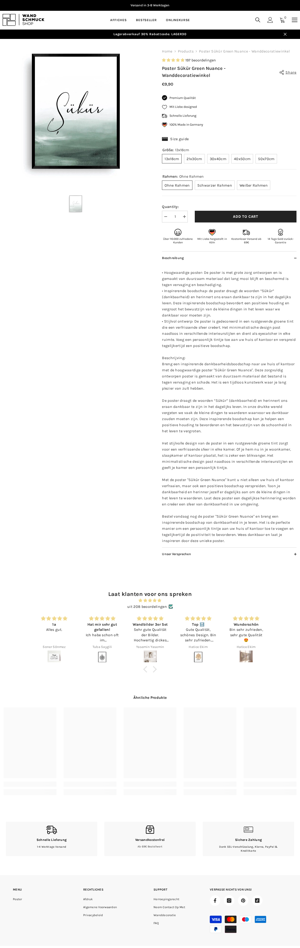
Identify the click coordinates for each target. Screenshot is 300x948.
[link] (30, 784)
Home (167, 51)
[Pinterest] (243, 900)
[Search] (258, 20)
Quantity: (170, 206)
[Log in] (270, 20)
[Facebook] (215, 900)
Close (285, 34)
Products (186, 51)
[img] (150, 600)
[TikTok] (257, 900)
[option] (150, 5)
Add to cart (245, 216)
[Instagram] (229, 900)
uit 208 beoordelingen (147, 606)
